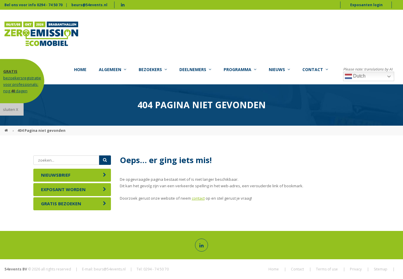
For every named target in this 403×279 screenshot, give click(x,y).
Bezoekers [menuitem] (150, 69)
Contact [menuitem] (312, 69)
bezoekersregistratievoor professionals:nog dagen (22, 81)
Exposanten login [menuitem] (366, 4)
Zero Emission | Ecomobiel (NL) (6, 128)
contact (198, 198)
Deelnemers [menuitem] (192, 69)
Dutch (359, 75)
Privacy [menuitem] (356, 269)
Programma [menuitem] (237, 69)
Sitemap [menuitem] (380, 269)
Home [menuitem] (80, 69)
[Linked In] (201, 245)
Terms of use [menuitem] (327, 269)
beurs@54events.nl (89, 4)
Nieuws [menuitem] (277, 69)
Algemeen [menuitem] (110, 69)
